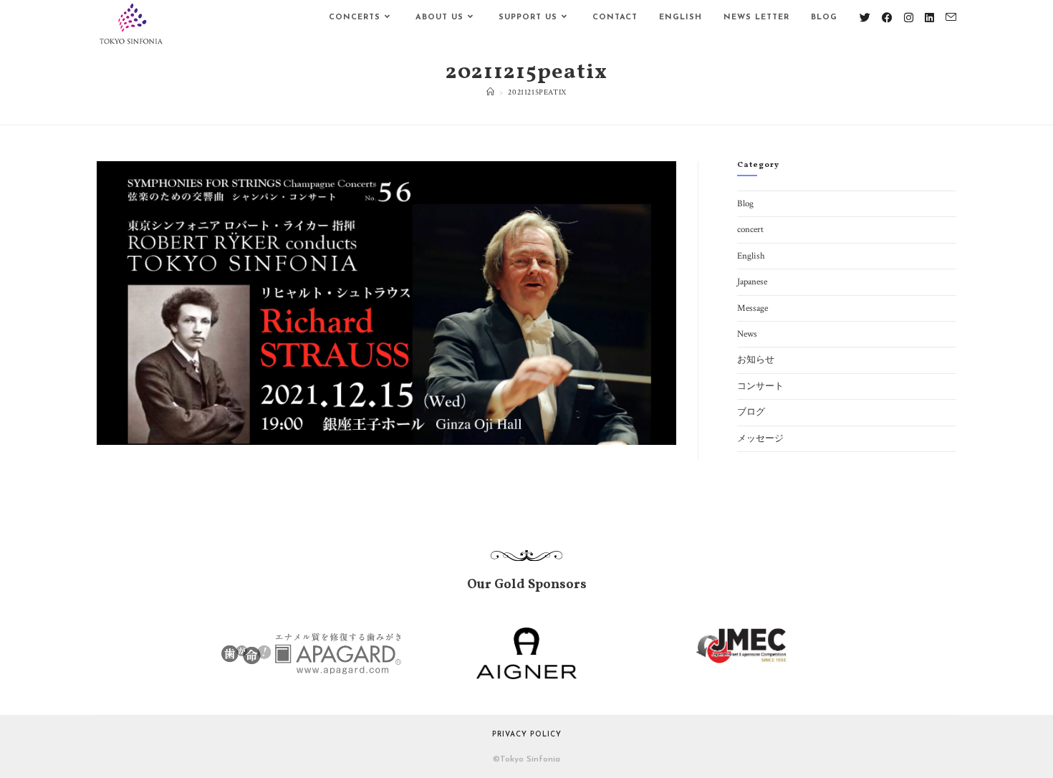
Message (752, 308)
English (751, 256)
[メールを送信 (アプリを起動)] (951, 17)
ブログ (751, 412)
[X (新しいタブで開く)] (865, 18)
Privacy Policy (527, 735)
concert (750, 230)
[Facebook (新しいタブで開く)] (887, 18)
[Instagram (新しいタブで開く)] (908, 18)
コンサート (760, 386)
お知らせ (755, 360)
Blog (745, 204)
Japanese (752, 282)
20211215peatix (537, 92)
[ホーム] (490, 92)
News (747, 334)
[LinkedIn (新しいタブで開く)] (929, 18)
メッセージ (760, 439)
